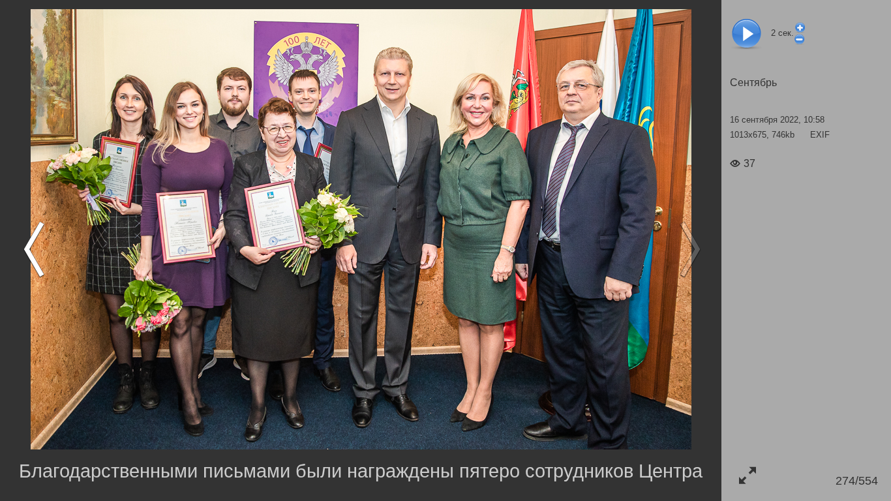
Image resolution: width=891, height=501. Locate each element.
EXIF (820, 135)
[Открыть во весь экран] (747, 475)
